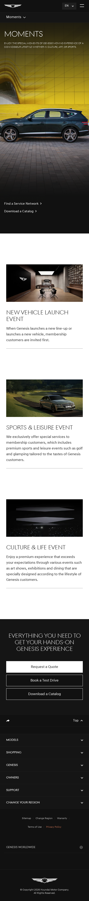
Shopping (13, 752)
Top (75, 720)
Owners (12, 777)
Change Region (44, 818)
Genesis (12, 765)
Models (12, 740)
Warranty (62, 818)
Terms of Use (35, 827)
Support (12, 790)
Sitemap (26, 818)
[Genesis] (13, 6)
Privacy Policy (53, 827)
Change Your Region (23, 802)
